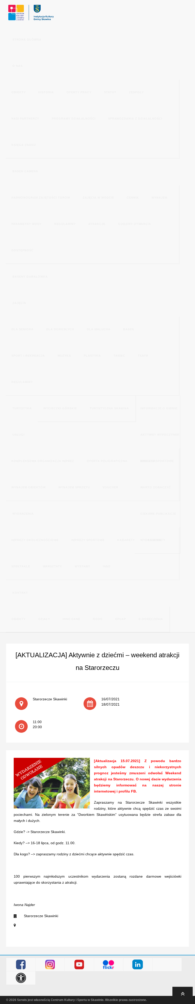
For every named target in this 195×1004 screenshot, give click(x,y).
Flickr (108, 964)
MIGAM (167, 964)
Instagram (50, 964)
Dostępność (21, 978)
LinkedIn (137, 964)
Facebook (21, 964)
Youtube (79, 964)
